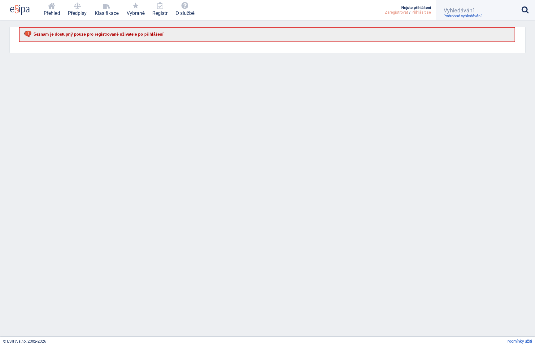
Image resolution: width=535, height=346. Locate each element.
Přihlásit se (421, 12)
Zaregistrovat (396, 12)
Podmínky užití (519, 341)
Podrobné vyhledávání (462, 16)
